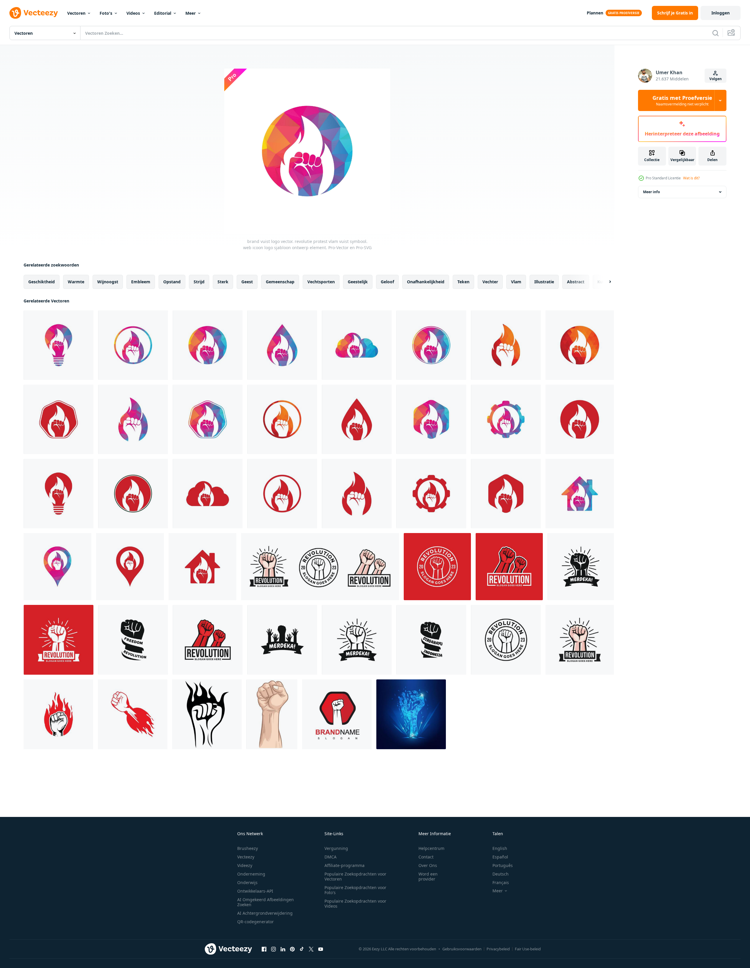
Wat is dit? (691, 178)
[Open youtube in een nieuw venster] (320, 949)
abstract (575, 281)
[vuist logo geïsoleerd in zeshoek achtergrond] (337, 714)
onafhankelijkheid (425, 281)
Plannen (595, 13)
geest (247, 281)
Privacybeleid (498, 949)
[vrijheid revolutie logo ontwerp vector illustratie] (133, 640)
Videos (133, 13)
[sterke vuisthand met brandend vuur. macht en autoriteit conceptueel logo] (132, 714)
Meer (190, 13)
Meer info (651, 191)
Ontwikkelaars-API (255, 891)
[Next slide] (605, 282)
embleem (140, 281)
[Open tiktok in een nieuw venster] (301, 949)
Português (502, 865)
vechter (490, 281)
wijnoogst (107, 281)
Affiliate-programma (344, 865)
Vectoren (76, 13)
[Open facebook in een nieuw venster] (264, 949)
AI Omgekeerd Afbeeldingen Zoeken (265, 902)
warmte (76, 281)
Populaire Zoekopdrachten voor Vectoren (355, 876)
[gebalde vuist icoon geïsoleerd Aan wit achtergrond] (581, 566)
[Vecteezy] (33, 13)
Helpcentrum (431, 848)
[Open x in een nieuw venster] (311, 949)
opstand (172, 281)
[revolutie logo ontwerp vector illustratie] (437, 566)
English (499, 848)
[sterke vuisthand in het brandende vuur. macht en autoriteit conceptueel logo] (58, 714)
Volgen (715, 78)
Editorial (162, 13)
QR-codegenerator (255, 921)
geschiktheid (41, 281)
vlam (516, 281)
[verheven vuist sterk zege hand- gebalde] (271, 714)
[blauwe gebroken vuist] (411, 714)
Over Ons (427, 865)
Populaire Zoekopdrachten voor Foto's (355, 890)
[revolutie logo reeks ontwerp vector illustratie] (320, 566)
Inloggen (720, 13)
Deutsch (500, 874)
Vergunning (336, 848)
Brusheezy (247, 848)
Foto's (106, 13)
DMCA (330, 857)
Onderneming (251, 874)
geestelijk (358, 281)
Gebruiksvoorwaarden (462, 949)
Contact (425, 857)
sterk (222, 281)
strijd (199, 281)
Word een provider (428, 876)
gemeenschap (280, 281)
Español (500, 857)
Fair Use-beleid (528, 949)
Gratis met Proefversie (682, 100)
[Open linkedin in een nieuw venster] (283, 949)
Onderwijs (247, 882)
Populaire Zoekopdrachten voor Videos (355, 903)
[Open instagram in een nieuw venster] (273, 949)
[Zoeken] (715, 33)
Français (500, 882)
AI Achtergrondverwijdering (265, 913)
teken (463, 281)
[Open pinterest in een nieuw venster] (292, 949)
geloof (387, 281)
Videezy (244, 865)
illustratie (544, 281)
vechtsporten (321, 281)
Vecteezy (245, 857)
